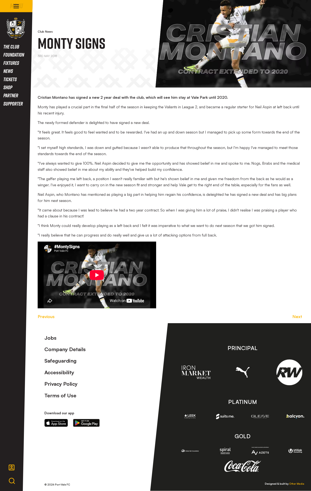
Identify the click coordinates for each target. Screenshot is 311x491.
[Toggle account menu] (11, 467)
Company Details (65, 349)
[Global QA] (190, 451)
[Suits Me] (225, 416)
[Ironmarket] (196, 372)
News (8, 71)
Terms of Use (60, 395)
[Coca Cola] (242, 466)
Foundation (13, 54)
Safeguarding (60, 360)
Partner (10, 95)
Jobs (50, 338)
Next (297, 316)
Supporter (13, 103)
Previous (46, 316)
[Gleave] (260, 416)
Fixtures (11, 63)
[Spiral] (225, 451)
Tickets (10, 79)
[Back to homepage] (16, 28)
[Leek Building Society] (190, 416)
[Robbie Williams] (289, 372)
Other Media (296, 483)
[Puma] (243, 372)
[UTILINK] (295, 450)
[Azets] (260, 450)
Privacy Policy (61, 384)
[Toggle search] (11, 481)
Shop (7, 87)
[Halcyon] (295, 416)
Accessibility (59, 372)
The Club (11, 46)
